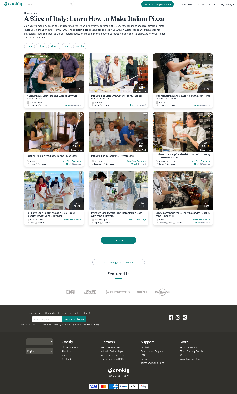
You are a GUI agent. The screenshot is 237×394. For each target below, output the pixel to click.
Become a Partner (110, 347)
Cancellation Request (152, 351)
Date (29, 46)
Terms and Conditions (152, 362)
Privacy (144, 358)
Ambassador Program (112, 355)
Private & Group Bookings (157, 4)
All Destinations (70, 347)
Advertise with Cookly (191, 358)
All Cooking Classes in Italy (118, 262)
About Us (66, 351)
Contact (145, 347)
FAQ (143, 355)
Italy (35, 13)
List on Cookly (185, 4)
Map (66, 46)
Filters (54, 46)
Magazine (67, 355)
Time (41, 46)
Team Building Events (191, 351)
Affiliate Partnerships (112, 351)
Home (27, 13)
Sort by (80, 46)
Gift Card (212, 4)
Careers (184, 355)
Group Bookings (188, 347)
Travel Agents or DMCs (112, 358)
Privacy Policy (93, 324)
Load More (118, 240)
